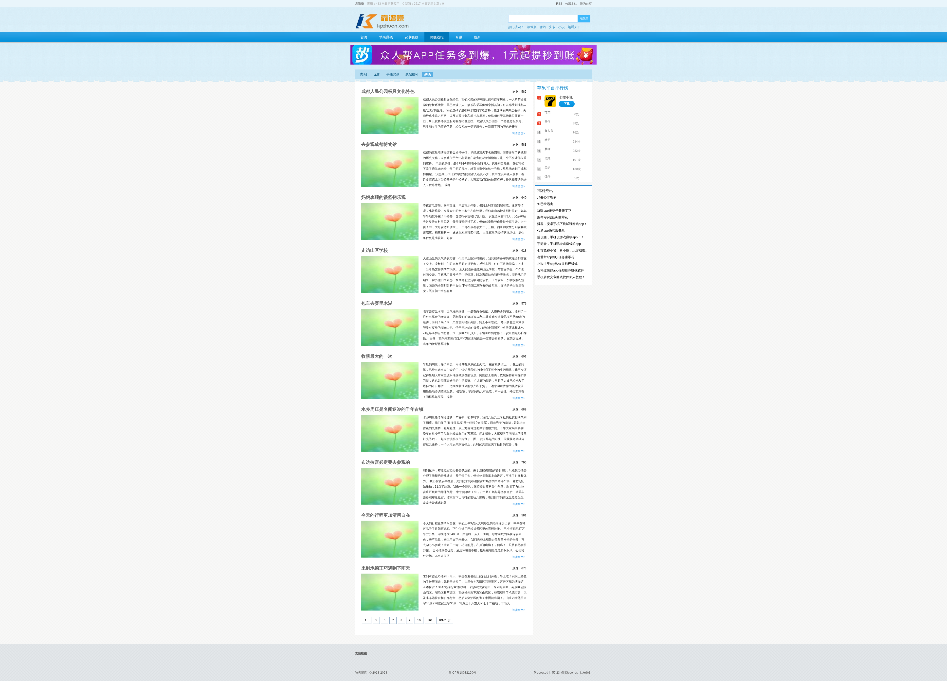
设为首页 (586, 3)
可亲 (547, 112)
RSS (559, 3)
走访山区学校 (374, 250)
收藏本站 (571, 3)
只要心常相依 (546, 197)
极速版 (532, 27)
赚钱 (543, 27)
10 (419, 620)
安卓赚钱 (411, 37)
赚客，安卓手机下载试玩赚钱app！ (562, 224)
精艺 (547, 140)
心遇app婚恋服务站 (551, 230)
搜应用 (583, 18)
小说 (561, 27)
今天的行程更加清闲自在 (385, 515)
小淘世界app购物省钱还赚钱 (557, 264)
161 (430, 620)
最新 (477, 37)
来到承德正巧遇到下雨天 (385, 568)
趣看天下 (574, 27)
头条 (552, 27)
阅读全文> (518, 133)
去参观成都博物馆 (379, 144)
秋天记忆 (361, 672)
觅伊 (547, 167)
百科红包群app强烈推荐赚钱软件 (560, 270)
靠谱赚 (359, 3)
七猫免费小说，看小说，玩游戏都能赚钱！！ (562, 250)
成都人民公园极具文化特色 (388, 91)
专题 (458, 37)
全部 (377, 74)
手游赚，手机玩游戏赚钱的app (559, 244)
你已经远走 (545, 204)
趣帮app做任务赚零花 (552, 217)
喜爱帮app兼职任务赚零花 (555, 257)
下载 (567, 103)
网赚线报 (437, 37)
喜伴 (547, 121)
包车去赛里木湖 (376, 303)
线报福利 (411, 74)
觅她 (547, 158)
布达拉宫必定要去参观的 (385, 462)
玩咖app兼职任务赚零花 (554, 210)
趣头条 (549, 131)
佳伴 (547, 176)
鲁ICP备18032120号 (462, 672)
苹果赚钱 (386, 37)
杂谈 (427, 74)
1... (367, 620)
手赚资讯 (392, 74)
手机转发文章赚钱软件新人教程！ (561, 277)
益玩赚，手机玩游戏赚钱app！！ (560, 237)
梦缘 (547, 149)
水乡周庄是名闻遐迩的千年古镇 (392, 409)
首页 (364, 37)
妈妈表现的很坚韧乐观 (383, 197)
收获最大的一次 (376, 356)
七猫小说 (566, 97)
